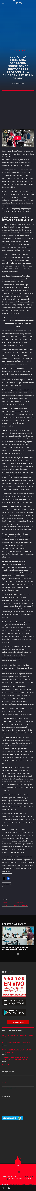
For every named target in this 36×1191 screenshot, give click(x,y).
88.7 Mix (4, 1082)
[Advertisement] (18, 28)
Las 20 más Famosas (9, 1088)
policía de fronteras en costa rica (15, 905)
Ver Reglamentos (18, 1022)
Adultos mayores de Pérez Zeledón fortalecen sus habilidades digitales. (16, 1058)
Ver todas (5, 1064)
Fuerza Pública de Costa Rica (13, 903)
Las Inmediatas (7, 1077)
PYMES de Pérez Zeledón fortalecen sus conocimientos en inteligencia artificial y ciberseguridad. (17, 1051)
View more (18, 936)
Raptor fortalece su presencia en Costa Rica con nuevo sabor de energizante (17, 1043)
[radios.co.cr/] (12, 1119)
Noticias (14, 50)
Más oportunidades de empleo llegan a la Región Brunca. (15, 948)
